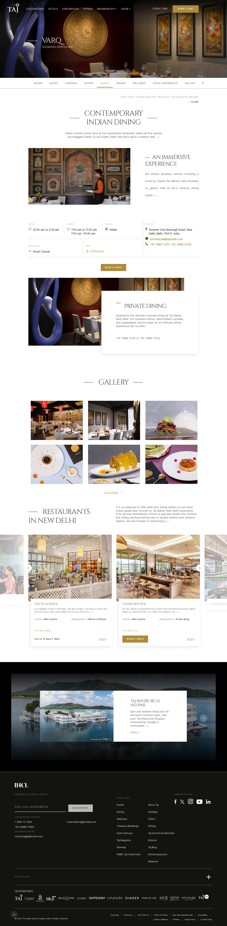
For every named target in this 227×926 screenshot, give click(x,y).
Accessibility (202, 915)
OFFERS (88, 8)
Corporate (115, 915)
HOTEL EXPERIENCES (165, 83)
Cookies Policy (206, 919)
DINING (104, 83)
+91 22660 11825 (24, 826)
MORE (102, 639)
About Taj (153, 804)
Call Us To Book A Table (46, 639)
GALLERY (190, 83)
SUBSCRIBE (80, 808)
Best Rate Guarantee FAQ (183, 915)
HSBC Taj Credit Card (128, 854)
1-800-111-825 (23, 821)
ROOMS (38, 83)
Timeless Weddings (128, 826)
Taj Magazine (124, 840)
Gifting (152, 826)
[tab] (38, 83)
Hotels (120, 804)
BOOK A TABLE (113, 267)
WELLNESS (139, 83)
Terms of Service (161, 915)
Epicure (152, 840)
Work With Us (143, 915)
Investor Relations (161, 919)
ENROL (134, 731)
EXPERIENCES (70, 8)
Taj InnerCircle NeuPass (161, 833)
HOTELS (53, 8)
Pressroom (128, 915)
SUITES (54, 83)
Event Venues (124, 833)
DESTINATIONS (35, 8)
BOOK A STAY (185, 8)
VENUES (121, 83)
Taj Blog (152, 847)
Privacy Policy (189, 919)
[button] (113, 877)
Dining (120, 811)
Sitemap (121, 847)
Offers (151, 818)
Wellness (122, 818)
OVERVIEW (71, 83)
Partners (176, 919)
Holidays (153, 811)
